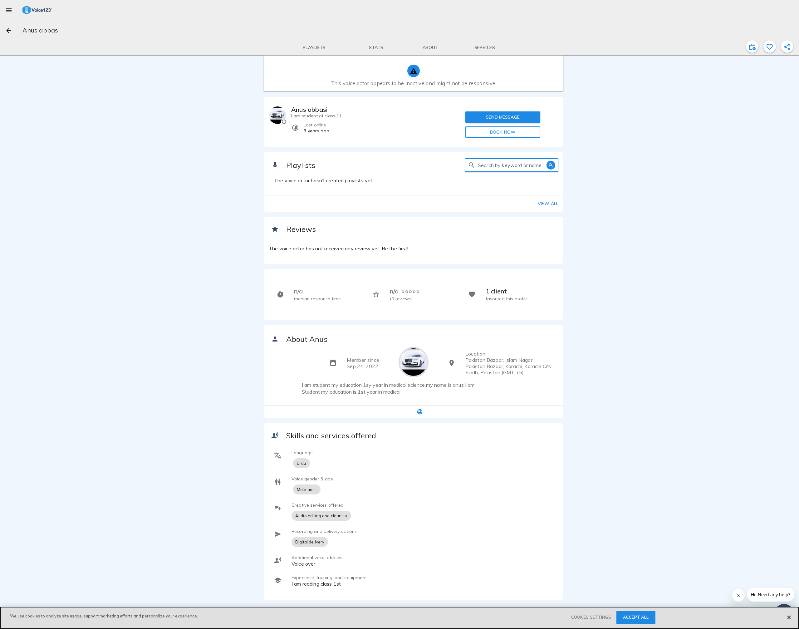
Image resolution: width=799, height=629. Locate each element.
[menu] (8, 10)
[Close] (789, 617)
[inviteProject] (752, 46)
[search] (471, 165)
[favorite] (769, 46)
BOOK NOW (503, 132)
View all (548, 203)
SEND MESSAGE (503, 117)
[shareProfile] (787, 46)
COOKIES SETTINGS (591, 617)
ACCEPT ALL (636, 617)
